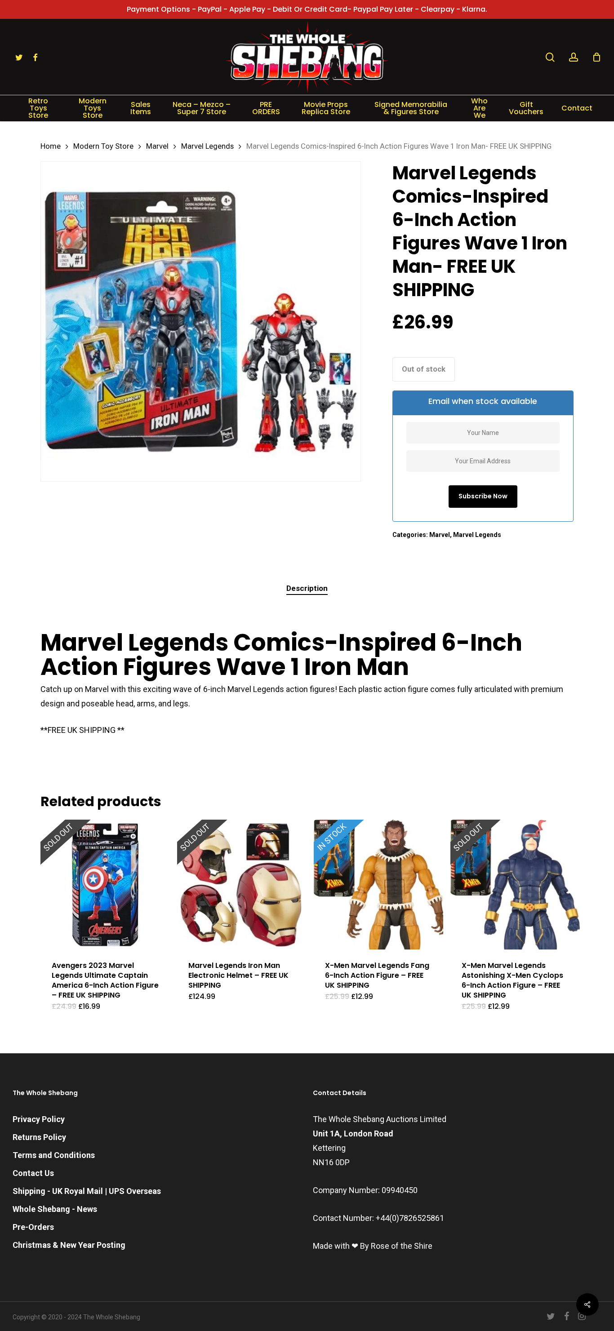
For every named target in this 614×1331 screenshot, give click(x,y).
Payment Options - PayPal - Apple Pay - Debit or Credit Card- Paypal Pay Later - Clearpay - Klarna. (307, 9)
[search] (550, 57)
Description (307, 588)
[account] (573, 57)
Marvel (157, 146)
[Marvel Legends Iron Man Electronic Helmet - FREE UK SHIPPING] (242, 884)
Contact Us (33, 1173)
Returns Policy (39, 1137)
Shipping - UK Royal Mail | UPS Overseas (87, 1191)
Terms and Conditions (54, 1155)
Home (50, 146)
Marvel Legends (207, 146)
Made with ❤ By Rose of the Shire (372, 1246)
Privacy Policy (39, 1119)
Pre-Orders (33, 1227)
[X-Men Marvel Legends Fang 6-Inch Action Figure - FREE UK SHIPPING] (378, 884)
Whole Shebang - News (55, 1209)
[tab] (307, 588)
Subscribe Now (482, 496)
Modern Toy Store (103, 146)
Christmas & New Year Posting (69, 1245)
